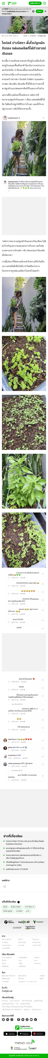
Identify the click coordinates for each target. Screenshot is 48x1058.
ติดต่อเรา (27, 1010)
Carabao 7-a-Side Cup (27, 982)
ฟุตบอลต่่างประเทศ (8, 976)
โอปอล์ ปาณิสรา (16, 907)
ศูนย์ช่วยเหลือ (25, 1004)
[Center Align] (45, 11)
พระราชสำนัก (6, 940)
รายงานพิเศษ (6, 958)
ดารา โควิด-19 (29, 907)
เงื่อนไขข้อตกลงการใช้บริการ (12, 1010)
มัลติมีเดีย (22, 966)
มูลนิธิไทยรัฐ (38, 1001)
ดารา (28, 911)
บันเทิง (25, 36)
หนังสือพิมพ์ (23, 958)
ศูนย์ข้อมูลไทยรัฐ (8, 1004)
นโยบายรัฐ (22, 942)
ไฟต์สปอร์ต (6, 979)
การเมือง (5, 942)
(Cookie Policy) (7, 13)
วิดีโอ (21, 964)
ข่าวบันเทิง (33, 36)
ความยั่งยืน (6, 948)
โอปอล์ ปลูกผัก (7, 911)
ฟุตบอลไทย (22, 976)
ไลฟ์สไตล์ (5, 966)
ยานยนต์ (21, 945)
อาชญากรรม (6, 945)
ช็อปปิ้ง (4, 988)
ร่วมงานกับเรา (15, 1001)
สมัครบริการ (35, 3)
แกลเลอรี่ (5, 982)
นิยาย (4, 964)
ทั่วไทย (20, 940)
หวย (35, 961)
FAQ (17, 1004)
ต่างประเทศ (36, 942)
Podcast (37, 964)
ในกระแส (36, 940)
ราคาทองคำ (37, 945)
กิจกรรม (5, 1001)
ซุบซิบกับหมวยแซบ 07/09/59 (17, 869)
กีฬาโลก (21, 979)
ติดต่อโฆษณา (37, 1010)
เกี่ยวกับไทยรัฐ (27, 1001)
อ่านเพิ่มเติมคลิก (16, 11)
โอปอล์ (5, 907)
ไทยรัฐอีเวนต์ (7, 991)
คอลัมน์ (36, 958)
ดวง (20, 961)
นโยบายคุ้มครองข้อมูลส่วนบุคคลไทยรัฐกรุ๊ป (17, 1007)
